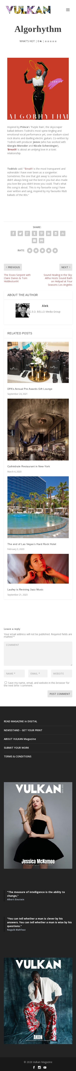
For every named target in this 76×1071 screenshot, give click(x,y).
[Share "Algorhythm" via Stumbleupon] (62, 233)
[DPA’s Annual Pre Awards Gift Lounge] (38, 362)
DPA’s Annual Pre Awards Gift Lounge (29, 388)
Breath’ (29, 168)
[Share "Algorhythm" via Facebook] (13, 233)
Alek (45, 305)
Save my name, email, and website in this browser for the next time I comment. (36, 684)
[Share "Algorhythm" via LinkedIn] (48, 233)
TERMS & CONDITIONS (17, 756)
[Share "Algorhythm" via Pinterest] (41, 233)
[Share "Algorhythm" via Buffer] (55, 233)
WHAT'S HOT (27, 41)
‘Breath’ (12, 149)
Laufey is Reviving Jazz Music (25, 589)
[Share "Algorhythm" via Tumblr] (34, 233)
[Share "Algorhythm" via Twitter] (20, 233)
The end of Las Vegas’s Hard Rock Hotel (31, 544)
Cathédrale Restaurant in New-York (28, 466)
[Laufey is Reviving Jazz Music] (38, 569)
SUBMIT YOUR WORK (16, 747)
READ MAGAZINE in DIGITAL (20, 721)
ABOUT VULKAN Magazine (20, 739)
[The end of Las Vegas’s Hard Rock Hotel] (38, 507)
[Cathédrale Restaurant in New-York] (38, 429)
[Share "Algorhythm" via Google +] (27, 233)
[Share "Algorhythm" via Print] (41, 240)
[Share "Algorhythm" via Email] (34, 240)
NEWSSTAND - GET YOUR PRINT (23, 730)
